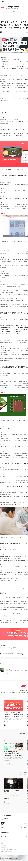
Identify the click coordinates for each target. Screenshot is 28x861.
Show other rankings (23, 774)
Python (2, 657)
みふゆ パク (5, 31)
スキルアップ (16, 657)
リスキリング (24, 657)
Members (13, 14)
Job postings (24, 14)
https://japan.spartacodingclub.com (12, 8)
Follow (14, 11)
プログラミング (9, 657)
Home (2, 14)
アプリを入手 (23, 819)
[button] (14, 815)
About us (7, 14)
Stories (17, 14)
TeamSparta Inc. (12, 7)
